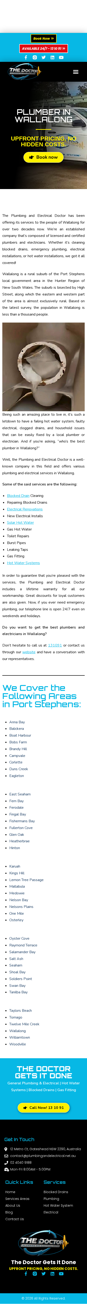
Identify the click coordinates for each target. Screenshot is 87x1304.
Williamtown (19, 1037)
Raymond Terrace (23, 945)
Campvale (17, 755)
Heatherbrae (19, 841)
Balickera (16, 728)
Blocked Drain (18, 495)
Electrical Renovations (25, 509)
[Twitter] (44, 57)
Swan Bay (17, 985)
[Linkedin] (52, 57)
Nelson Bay (18, 900)
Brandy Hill (18, 749)
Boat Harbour (20, 735)
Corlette (16, 762)
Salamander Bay (22, 952)
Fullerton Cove (21, 827)
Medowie (17, 893)
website (28, 652)
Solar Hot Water (20, 522)
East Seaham (20, 794)
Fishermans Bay (22, 821)
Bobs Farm (18, 742)
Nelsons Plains (21, 906)
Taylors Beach (20, 1010)
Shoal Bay (17, 972)
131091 (55, 645)
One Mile (16, 913)
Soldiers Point (20, 978)
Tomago (15, 1017)
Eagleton (16, 775)
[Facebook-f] (26, 57)
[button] (75, 71)
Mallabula (17, 886)
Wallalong (17, 1030)
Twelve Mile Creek (24, 1024)
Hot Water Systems (23, 563)
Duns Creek (18, 769)
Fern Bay (16, 801)
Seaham (15, 965)
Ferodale (16, 807)
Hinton (14, 848)
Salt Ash (16, 958)
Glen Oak (16, 834)
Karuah (14, 866)
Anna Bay (17, 722)
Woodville (17, 1044)
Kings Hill (16, 873)
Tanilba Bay (18, 992)
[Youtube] (61, 57)
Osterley (16, 920)
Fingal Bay (17, 814)
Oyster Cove (19, 938)
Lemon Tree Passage (26, 879)
